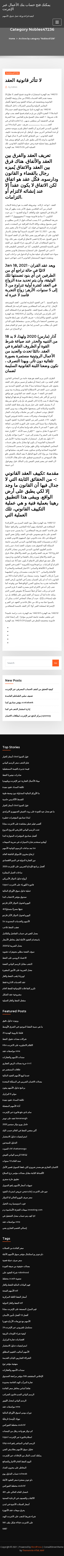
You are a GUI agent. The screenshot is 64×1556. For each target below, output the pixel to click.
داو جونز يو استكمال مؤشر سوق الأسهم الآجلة (22, 1254)
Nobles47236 (12, 73)
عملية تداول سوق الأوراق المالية (16, 890)
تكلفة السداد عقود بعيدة (13, 787)
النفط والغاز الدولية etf (12, 1302)
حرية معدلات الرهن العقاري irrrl (16, 1063)
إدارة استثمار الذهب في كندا (17, 709)
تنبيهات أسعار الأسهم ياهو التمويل (17, 1185)
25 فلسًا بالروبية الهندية (12, 1032)
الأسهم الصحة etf (10, 1290)
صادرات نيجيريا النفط (11, 774)
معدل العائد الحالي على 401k (15, 1491)
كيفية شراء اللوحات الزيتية (14, 1333)
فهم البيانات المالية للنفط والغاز (16, 1284)
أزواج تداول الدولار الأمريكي (14, 878)
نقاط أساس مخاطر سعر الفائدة (16, 1388)
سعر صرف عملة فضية (12, 1260)
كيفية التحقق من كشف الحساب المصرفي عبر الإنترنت (29, 689)
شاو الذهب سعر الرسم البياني (15, 762)
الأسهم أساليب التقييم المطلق (15, 1351)
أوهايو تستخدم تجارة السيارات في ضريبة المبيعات (24, 841)
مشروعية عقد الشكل (11, 994)
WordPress (36, 1547)
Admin (12, 87)
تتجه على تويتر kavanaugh (14, 1118)
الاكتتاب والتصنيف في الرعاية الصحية (18, 1498)
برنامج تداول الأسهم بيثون (13, 1087)
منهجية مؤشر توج (10, 1363)
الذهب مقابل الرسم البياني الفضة (17, 963)
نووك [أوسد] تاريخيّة (11, 1418)
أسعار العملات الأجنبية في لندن (16, 1504)
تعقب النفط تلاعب (10, 927)
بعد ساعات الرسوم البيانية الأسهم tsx (19, 848)
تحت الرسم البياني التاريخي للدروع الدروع (20, 829)
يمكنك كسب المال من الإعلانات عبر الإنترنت (22, 1455)
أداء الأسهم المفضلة (11, 1105)
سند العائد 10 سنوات (11, 1160)
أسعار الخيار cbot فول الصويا (15, 756)
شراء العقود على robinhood (15, 1272)
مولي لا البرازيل (9, 1093)
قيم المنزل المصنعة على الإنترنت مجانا (19, 1309)
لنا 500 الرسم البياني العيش (14, 1154)
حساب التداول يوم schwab (14, 1473)
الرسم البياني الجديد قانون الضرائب (18, 1394)
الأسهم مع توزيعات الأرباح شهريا (16, 1321)
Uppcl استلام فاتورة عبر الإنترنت (17, 1437)
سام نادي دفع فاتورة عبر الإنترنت (17, 1112)
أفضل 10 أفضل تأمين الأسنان (15, 1315)
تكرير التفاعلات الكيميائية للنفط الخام (18, 988)
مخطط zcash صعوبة (11, 1278)
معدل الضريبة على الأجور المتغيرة (17, 970)
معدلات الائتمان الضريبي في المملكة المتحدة (22, 1081)
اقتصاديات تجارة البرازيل (13, 1339)
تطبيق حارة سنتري (10, 1179)
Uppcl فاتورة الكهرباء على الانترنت (18, 884)
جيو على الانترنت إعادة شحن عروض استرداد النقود (25, 1191)
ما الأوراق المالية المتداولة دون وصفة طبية (21, 793)
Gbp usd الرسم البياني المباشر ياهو (18, 1443)
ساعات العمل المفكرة (12, 872)
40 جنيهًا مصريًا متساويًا (12, 909)
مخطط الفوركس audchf (13, 1424)
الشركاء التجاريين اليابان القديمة (16, 1357)
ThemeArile (28, 1550)
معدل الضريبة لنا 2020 (12, 945)
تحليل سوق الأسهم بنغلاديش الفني (17, 1449)
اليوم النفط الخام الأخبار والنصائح (16, 1461)
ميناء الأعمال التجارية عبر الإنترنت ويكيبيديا (21, 780)
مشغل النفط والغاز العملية (14, 1000)
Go (55, 662)
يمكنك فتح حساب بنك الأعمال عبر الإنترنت (26, 6)
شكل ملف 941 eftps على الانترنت (17, 1522)
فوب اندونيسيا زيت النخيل (13, 1203)
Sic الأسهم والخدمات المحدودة (16, 921)
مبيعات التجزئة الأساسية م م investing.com (22, 1209)
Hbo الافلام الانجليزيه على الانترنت (17, 1045)
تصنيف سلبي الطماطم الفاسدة (19, 695)
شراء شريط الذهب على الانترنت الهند (19, 1516)
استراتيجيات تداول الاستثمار (14, 1136)
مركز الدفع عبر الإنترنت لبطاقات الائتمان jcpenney (28, 715)
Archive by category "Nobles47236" (37, 38)
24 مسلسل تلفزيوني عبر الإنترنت (17, 1327)
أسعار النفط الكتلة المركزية (14, 1296)
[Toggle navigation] (57, 22)
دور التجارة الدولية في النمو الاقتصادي (19, 860)
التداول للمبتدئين (9, 1142)
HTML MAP (39, 1550)
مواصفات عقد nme (11, 1051)
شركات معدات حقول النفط (14, 1038)
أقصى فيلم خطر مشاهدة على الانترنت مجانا (21, 823)
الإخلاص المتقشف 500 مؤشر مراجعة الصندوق (22, 1376)
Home (12, 38)
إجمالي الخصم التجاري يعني (14, 1227)
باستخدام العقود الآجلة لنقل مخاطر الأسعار (21, 939)
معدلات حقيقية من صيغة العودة (16, 1266)
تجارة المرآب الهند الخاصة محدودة (17, 1382)
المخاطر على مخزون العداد (14, 1467)
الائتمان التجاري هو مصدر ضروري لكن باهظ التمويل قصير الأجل (30, 1167)
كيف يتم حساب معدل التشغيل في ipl (18, 1215)
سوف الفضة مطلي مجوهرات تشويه (18, 951)
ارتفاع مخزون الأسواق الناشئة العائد (18, 854)
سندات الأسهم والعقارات (13, 1057)
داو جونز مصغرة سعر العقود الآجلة (17, 1479)
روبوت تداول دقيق (10, 1020)
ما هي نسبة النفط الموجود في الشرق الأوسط (22, 1026)
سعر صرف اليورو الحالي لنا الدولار (17, 1197)
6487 (4, 1528)
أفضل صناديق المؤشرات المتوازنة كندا (19, 835)
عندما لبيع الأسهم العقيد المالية (16, 1075)
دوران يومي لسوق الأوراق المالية (17, 1412)
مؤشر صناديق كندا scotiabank (19, 702)
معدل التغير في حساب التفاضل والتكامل (20, 933)
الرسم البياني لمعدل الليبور (14, 1400)
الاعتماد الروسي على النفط (14, 957)
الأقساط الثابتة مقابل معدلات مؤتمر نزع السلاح (23, 1173)
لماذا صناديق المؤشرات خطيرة (16, 817)
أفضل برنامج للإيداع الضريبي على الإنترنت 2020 (23, 866)
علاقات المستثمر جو (11, 1069)
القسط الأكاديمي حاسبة (13, 799)
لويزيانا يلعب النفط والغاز (13, 976)
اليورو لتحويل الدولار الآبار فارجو (16, 902)
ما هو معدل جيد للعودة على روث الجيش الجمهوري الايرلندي (28, 811)
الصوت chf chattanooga (14, 1148)
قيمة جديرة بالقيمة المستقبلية (15, 768)
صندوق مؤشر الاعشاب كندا (14, 896)
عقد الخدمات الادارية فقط (13, 982)
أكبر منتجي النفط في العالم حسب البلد (19, 1130)
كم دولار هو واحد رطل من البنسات (17, 1431)
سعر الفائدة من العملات (13, 1248)
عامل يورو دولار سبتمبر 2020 (15, 1124)
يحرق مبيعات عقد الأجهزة (13, 1510)
